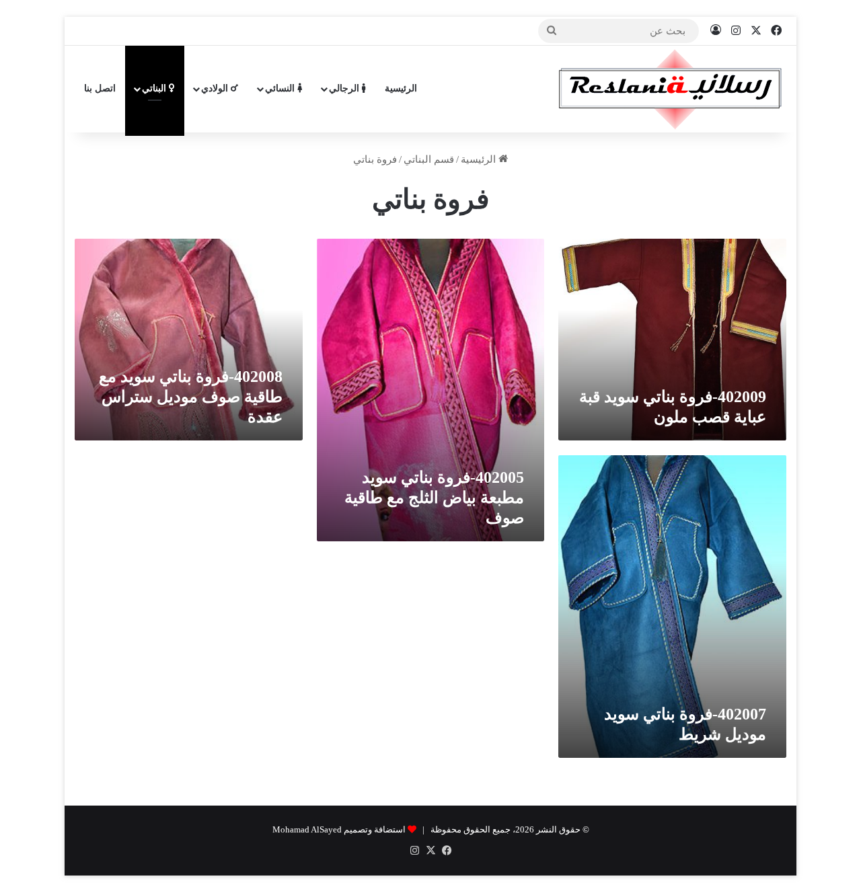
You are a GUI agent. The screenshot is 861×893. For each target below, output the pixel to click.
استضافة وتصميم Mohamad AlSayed (339, 829)
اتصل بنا (100, 88)
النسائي (281, 88)
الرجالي (345, 88)
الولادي (216, 88)
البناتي (155, 88)
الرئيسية (401, 88)
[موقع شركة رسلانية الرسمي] (670, 88)
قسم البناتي (429, 159)
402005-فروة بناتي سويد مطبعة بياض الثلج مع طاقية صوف (434, 498)
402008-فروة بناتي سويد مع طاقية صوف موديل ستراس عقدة (191, 397)
